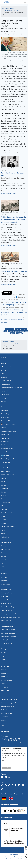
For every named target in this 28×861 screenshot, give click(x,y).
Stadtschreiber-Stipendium (9, 636)
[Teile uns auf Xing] (9, 785)
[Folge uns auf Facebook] (2, 777)
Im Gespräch (4, 663)
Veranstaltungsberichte (7, 459)
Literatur (3, 553)
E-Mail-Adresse (7, 761)
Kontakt (20, 859)
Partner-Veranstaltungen (8, 607)
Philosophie (19, 333)
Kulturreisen (4, 560)
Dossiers (3, 720)
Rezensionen (4, 581)
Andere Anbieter (5, 584)
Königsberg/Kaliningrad (20, 329)
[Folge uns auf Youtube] (6, 777)
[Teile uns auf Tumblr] (16, 785)
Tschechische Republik (7, 527)
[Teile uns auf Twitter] (2, 785)
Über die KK (4, 687)
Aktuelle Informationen (7, 367)
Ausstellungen (5, 417)
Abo (2, 683)
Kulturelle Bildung (6, 381)
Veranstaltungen (5, 414)
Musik (2, 570)
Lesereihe (3, 428)
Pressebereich (5, 391)
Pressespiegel (5, 398)
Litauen (3, 499)
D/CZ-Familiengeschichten (8, 431)
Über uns (3, 363)
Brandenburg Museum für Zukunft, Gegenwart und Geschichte (14, 312)
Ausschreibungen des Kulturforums (11, 387)
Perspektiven (4, 656)
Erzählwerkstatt (5, 441)
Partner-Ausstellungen (7, 610)
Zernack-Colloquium (7, 452)
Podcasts (3, 563)
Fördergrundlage (6, 603)
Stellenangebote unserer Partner (10, 614)
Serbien (3, 516)
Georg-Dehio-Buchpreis (8, 633)
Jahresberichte (5, 394)
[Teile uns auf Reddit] (19, 785)
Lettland (3, 495)
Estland (3, 481)
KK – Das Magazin (6, 680)
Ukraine (3, 530)
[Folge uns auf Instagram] (10, 777)
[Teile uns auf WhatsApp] (2, 788)
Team (2, 374)
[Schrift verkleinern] (26, 854)
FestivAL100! (5, 434)
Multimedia (4, 574)
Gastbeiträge (4, 717)
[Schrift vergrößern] (26, 852)
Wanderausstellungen (7, 421)
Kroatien (3, 492)
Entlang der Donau (6, 621)
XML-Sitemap (5, 731)
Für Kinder (4, 577)
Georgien (3, 485)
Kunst (2, 567)
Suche (2, 726)
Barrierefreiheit (14, 855)
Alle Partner (4, 596)
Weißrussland (5, 537)
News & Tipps (5, 690)
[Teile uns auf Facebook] (6, 785)
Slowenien (4, 523)
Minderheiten (4, 710)
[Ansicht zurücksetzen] (26, 857)
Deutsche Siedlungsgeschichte (10, 703)
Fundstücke (4, 677)
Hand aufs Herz (5, 666)
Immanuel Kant (9, 329)
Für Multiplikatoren (11, 859)
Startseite (4, 358)
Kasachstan (4, 488)
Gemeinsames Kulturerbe (8, 706)
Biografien (4, 694)
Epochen (3, 652)
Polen (2, 506)
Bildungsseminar (6, 438)
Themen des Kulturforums (9, 699)
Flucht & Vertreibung (7, 713)
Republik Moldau (6, 502)
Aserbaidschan (5, 471)
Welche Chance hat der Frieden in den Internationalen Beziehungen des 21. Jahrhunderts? (13, 219)
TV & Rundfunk (5, 462)
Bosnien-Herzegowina (7, 475)
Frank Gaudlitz (5, 640)
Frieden (12, 333)
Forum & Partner (6, 589)
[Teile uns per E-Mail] (23, 785)
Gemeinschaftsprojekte (7, 593)
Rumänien (4, 509)
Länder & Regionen (7, 468)
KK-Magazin (4, 649)
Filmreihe (3, 445)
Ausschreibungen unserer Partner (11, 617)
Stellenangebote (5, 384)
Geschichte (4, 556)
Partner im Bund (5, 600)
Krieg (5, 331)
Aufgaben (4, 377)
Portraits (3, 670)
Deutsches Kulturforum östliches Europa (18, 331)
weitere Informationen (8, 193)
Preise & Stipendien (7, 626)
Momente (3, 659)
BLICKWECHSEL (6, 549)
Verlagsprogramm (6, 546)
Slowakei (3, 520)
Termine (3, 407)
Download (4, 401)
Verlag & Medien (6, 542)
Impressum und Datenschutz (14, 857)
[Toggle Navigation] (25, 2)
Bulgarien (3, 478)
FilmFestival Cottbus (7, 448)
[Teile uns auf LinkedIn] (13, 785)
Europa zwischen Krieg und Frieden (14, 271)
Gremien (3, 370)
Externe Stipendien (6, 643)
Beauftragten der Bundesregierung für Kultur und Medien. (13, 321)
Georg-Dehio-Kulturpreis (8, 630)
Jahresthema (4, 410)
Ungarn (3, 533)
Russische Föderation (7, 513)
